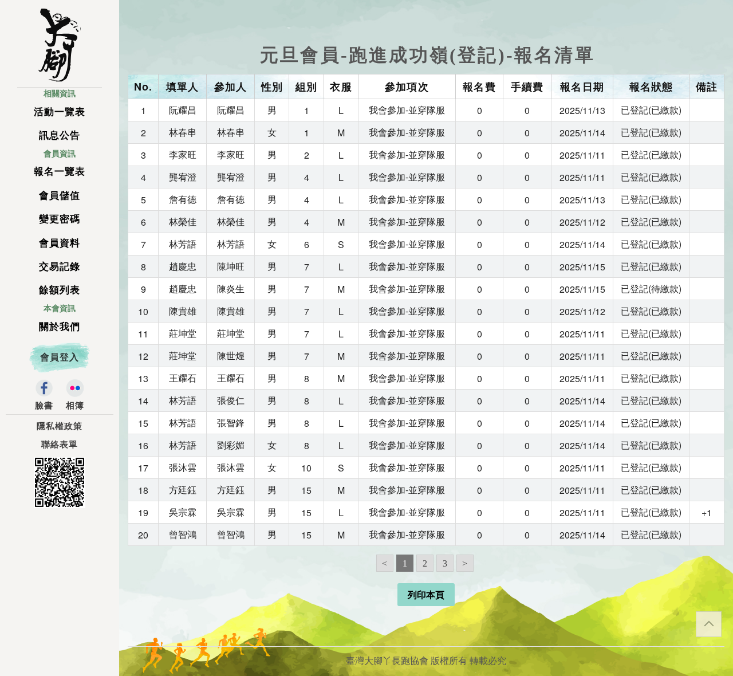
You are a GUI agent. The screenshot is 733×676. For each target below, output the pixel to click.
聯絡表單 (59, 444)
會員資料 (59, 243)
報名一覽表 (59, 171)
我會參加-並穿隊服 (407, 109)
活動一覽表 (59, 112)
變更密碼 (59, 219)
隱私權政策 (59, 426)
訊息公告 (59, 135)
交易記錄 (59, 266)
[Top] (709, 624)
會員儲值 (59, 195)
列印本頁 (426, 595)
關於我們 (59, 326)
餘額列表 (59, 290)
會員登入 (59, 357)
